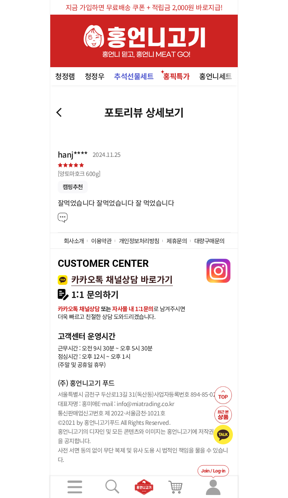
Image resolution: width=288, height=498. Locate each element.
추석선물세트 (133, 76)
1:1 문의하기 (95, 294)
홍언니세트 (215, 76)
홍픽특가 (176, 76)
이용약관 (101, 240)
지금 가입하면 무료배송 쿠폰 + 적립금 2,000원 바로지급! (144, 7)
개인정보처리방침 (139, 240)
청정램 (65, 76)
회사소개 (74, 240)
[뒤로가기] (59, 112)
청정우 (95, 76)
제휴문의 (176, 240)
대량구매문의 (209, 240)
